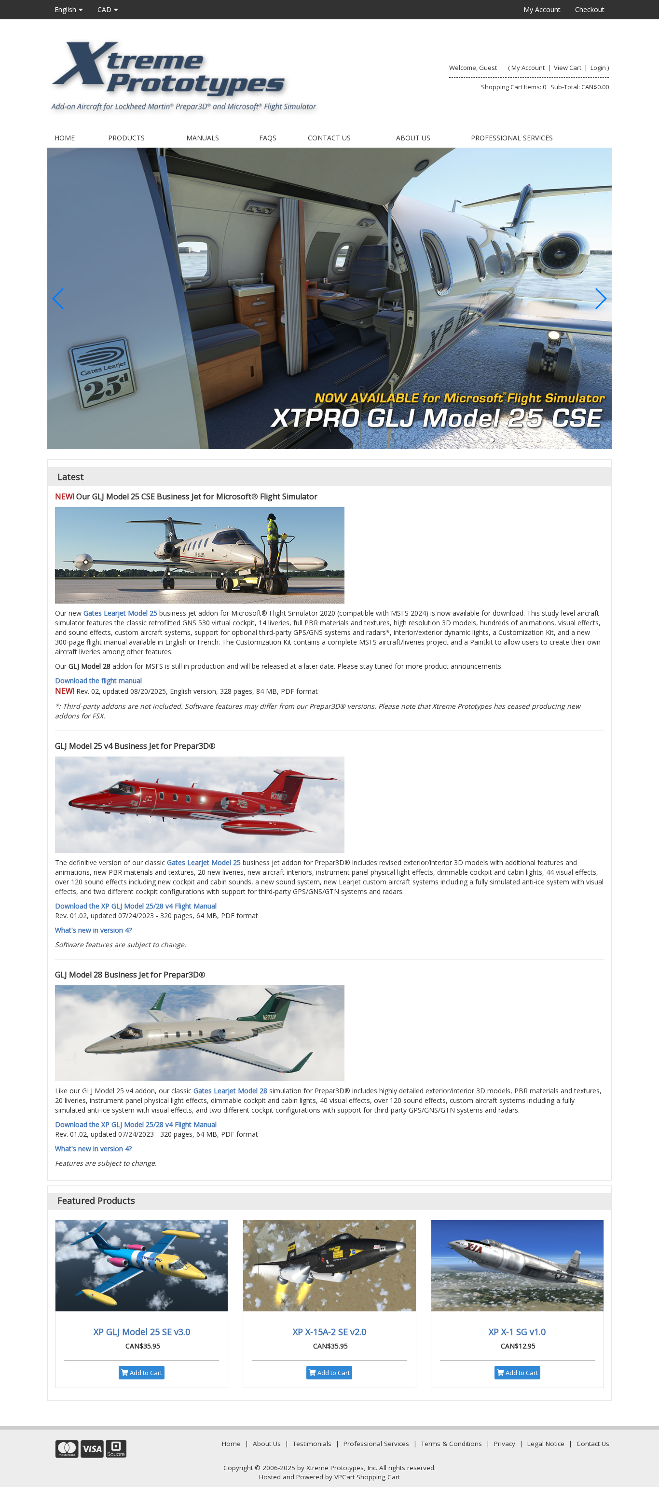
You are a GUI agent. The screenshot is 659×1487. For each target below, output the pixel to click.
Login (598, 67)
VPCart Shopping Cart (367, 1477)
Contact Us (329, 137)
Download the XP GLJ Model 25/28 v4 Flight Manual (136, 905)
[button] (477, 440)
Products (126, 137)
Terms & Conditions (451, 1443)
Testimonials (312, 1443)
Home (65, 137)
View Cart (567, 67)
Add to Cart (145, 1372)
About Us (413, 137)
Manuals (202, 137)
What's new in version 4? (93, 930)
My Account (542, 9)
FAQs (267, 137)
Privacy (504, 1443)
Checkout (589, 9)
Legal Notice (545, 1443)
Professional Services (512, 137)
